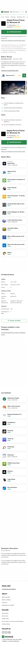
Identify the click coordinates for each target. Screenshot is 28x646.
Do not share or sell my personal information (12, 621)
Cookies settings (6, 624)
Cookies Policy (5, 618)
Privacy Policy (5, 613)
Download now (15, 32)
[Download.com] (5, 12)
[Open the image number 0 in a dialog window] (13, 87)
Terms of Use (5, 616)
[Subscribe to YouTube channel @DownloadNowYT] (9, 632)
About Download (6, 597)
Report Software (15, 320)
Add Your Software (6, 600)
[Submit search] (11, 12)
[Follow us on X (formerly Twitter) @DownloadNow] (6, 632)
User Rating (10, 27)
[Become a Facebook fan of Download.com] (3, 632)
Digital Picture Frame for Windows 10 (16, 21)
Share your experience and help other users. (13, 40)
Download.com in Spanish (8, 605)
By (11, 25)
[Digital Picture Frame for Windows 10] (3, 23)
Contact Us (4, 602)
